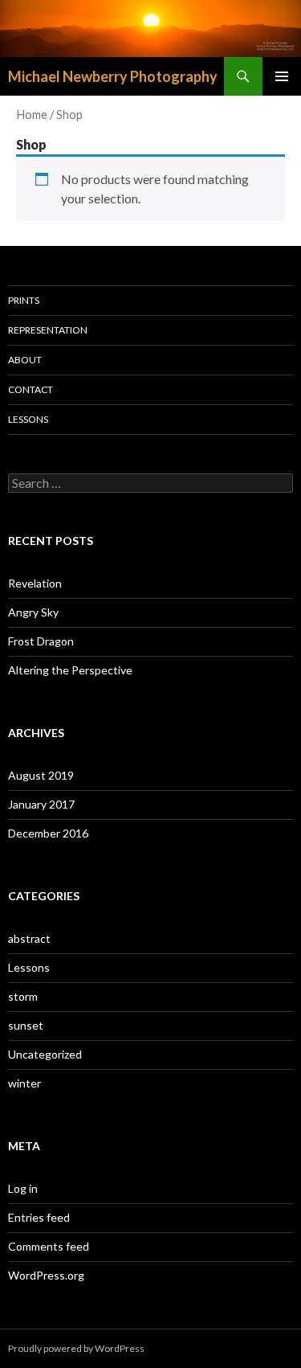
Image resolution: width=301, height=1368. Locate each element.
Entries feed (39, 1217)
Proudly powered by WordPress (76, 1348)
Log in (23, 1188)
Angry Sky (33, 612)
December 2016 (48, 833)
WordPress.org (46, 1275)
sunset (25, 1025)
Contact (30, 389)
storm (23, 996)
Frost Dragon (41, 641)
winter (24, 1083)
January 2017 (41, 804)
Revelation (35, 583)
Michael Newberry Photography (113, 76)
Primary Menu (281, 76)
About (25, 360)
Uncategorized (45, 1054)
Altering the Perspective (70, 670)
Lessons (28, 419)
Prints (23, 300)
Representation (47, 330)
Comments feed (48, 1246)
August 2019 (41, 775)
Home (31, 114)
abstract (29, 938)
